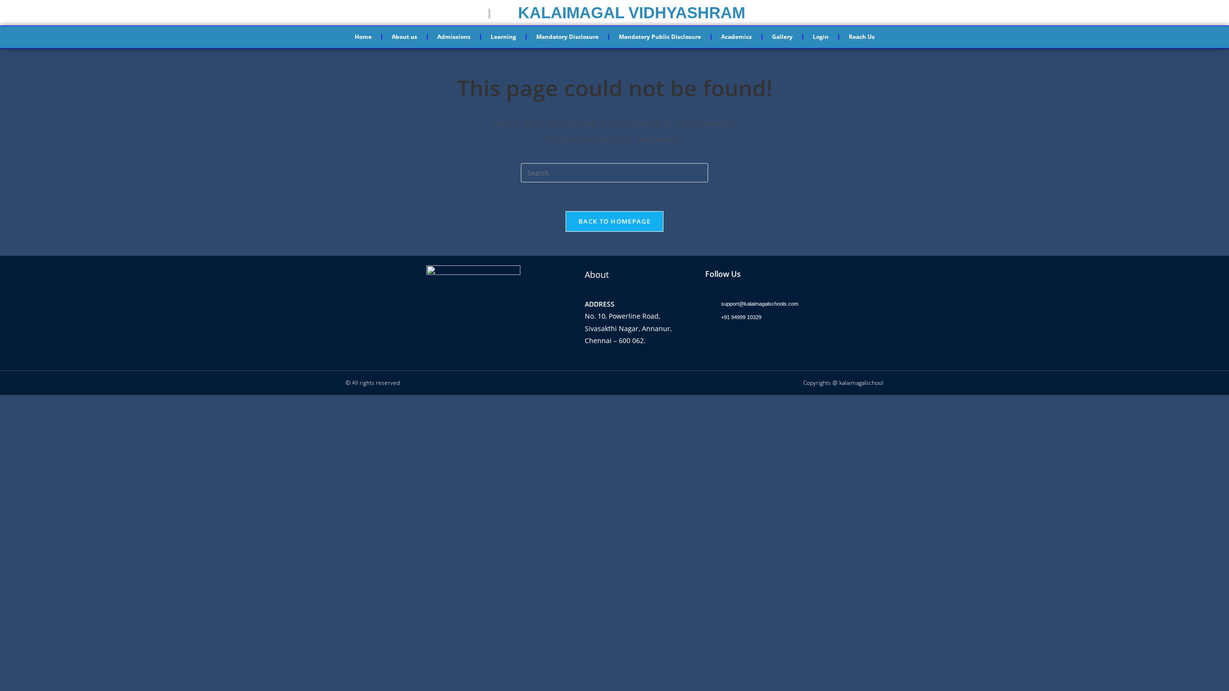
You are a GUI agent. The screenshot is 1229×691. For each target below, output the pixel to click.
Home (363, 37)
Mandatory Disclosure (567, 37)
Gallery (782, 37)
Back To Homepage (614, 221)
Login (821, 37)
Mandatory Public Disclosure (660, 37)
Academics (736, 37)
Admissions (453, 37)
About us (404, 37)
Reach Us (862, 37)
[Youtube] (752, 341)
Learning (503, 37)
